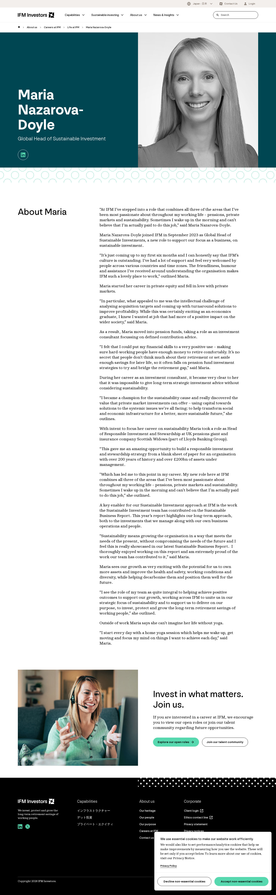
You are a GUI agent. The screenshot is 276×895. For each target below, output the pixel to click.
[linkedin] (20, 827)
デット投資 (84, 817)
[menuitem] (75, 15)
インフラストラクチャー (93, 810)
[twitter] (27, 827)
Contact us (146, 837)
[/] (36, 15)
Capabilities (72, 15)
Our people (146, 817)
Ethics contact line (196, 817)
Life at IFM (73, 27)
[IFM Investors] (38, 801)
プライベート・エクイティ (95, 824)
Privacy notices (194, 831)
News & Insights (163, 15)
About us (136, 15)
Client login (191, 810)
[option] (200, 4)
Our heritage (147, 810)
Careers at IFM (52, 27)
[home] (19, 27)
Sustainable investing (105, 15)
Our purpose (147, 824)
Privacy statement (195, 824)
